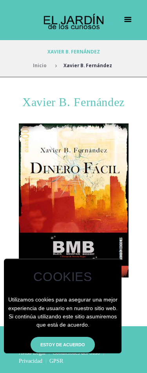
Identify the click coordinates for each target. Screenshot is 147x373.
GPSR (56, 361)
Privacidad (30, 361)
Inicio (40, 65)
